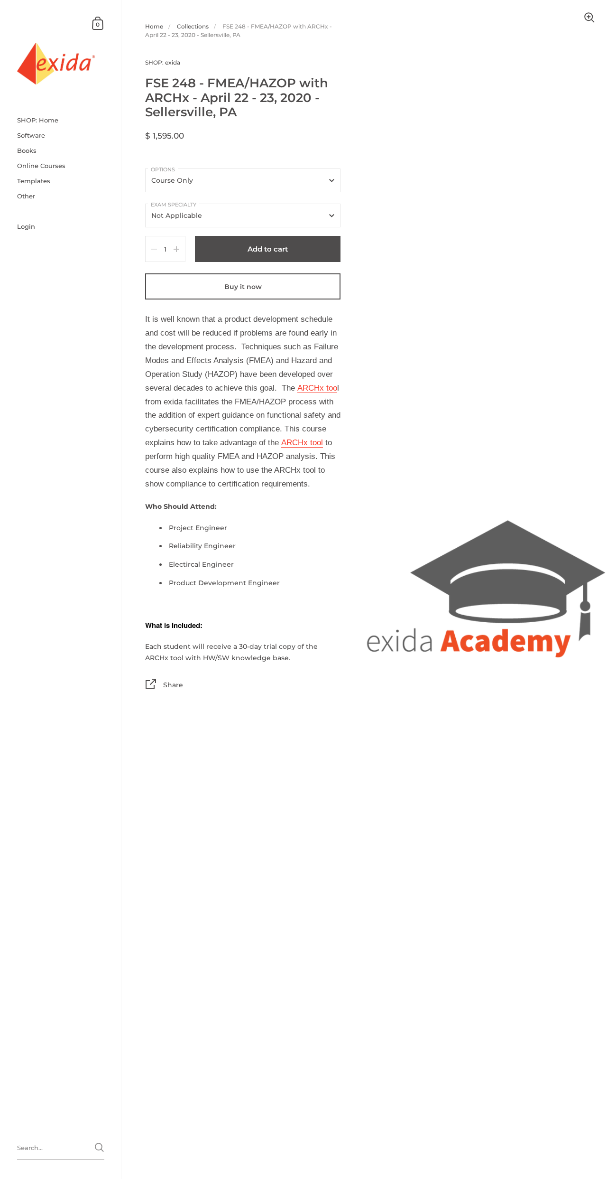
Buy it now (243, 286)
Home (154, 26)
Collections (193, 26)
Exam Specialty (173, 204)
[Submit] (99, 1147)
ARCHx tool (302, 442)
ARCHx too (317, 388)
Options (163, 169)
